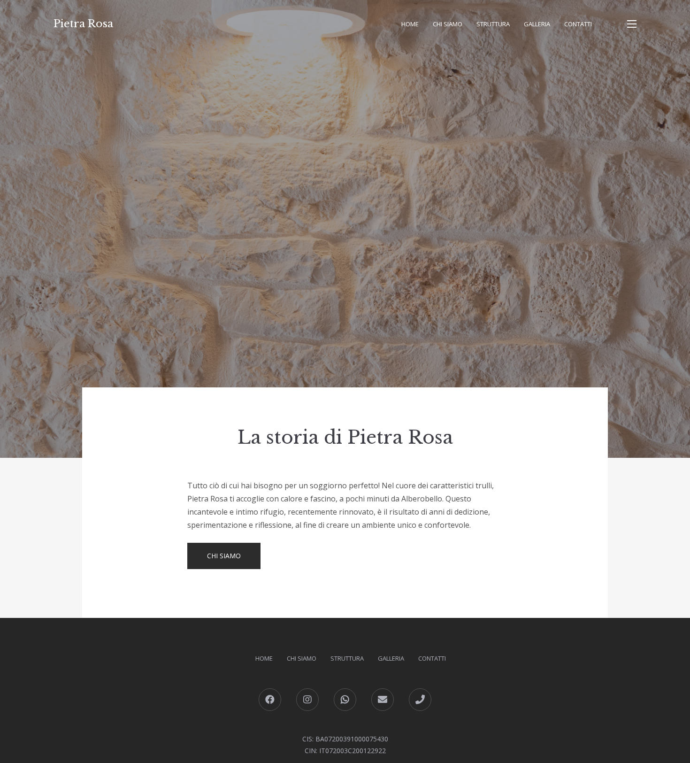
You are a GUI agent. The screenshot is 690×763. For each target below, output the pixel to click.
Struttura (493, 24)
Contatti (578, 24)
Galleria (537, 24)
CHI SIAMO (224, 555)
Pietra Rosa (83, 23)
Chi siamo (447, 24)
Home (410, 24)
